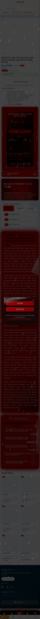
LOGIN (20, 303)
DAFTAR (20, 309)
